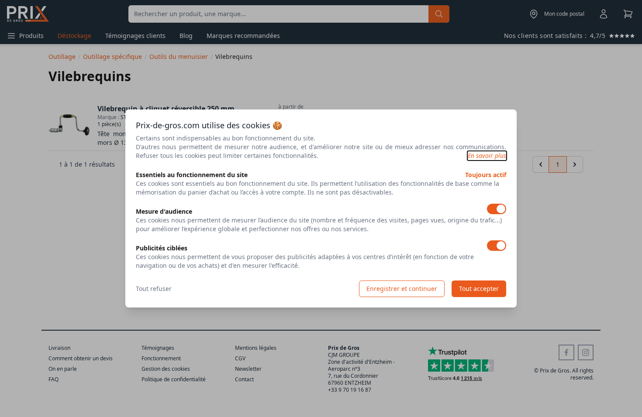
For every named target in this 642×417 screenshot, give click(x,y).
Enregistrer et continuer (401, 288)
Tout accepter (479, 288)
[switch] (496, 209)
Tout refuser (154, 288)
